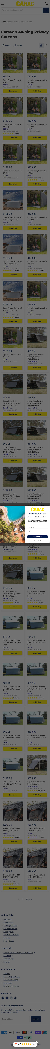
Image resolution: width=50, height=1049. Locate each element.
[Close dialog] (48, 507)
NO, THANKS (37, 540)
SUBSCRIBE (37, 536)
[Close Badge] (36, 1042)
